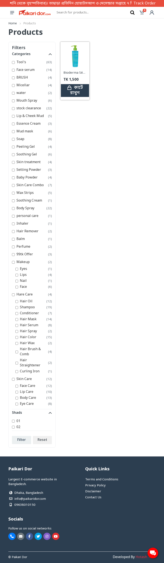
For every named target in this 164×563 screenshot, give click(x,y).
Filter (21, 440)
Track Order (144, 3)
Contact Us (93, 497)
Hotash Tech (146, 557)
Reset (42, 440)
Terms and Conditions (101, 479)
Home (12, 24)
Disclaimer (93, 491)
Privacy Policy (95, 485)
